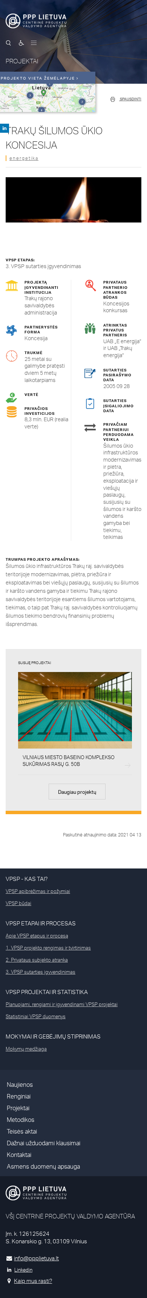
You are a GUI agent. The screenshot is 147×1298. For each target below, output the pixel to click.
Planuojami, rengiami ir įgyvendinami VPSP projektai (62, 1004)
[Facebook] (4, 128)
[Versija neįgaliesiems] (21, 43)
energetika (23, 158)
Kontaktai (19, 1154)
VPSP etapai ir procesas (41, 923)
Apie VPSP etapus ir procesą (37, 936)
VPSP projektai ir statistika (47, 992)
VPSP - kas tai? (26, 878)
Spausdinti (130, 99)
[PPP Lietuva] (36, 21)
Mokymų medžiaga (26, 1049)
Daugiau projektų (77, 792)
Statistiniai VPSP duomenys (36, 1016)
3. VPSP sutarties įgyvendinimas (40, 972)
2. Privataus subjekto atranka (37, 960)
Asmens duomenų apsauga (43, 1166)
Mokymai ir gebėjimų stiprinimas (53, 1036)
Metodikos (20, 1119)
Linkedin (23, 1270)
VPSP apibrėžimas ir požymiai (38, 891)
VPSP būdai (18, 903)
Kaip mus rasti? (33, 1280)
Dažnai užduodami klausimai (43, 1143)
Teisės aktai (22, 1131)
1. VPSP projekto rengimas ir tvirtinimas (48, 948)
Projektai (18, 1108)
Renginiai (19, 1096)
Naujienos (20, 1084)
